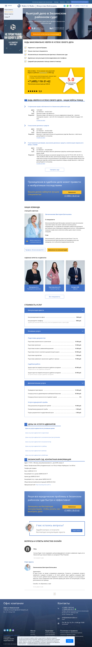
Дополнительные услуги (37, 383)
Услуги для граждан (50, 632)
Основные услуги (34, 331)
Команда (56, 2)
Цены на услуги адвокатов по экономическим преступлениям (42, 437)
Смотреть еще (54, 170)
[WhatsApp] (67, 6)
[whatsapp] (10, 630)
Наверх (7, 17)
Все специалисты (54, 297)
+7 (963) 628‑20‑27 (68, 609)
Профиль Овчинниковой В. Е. (35, 250)
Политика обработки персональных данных (71, 632)
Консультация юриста (36, 310)
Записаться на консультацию (80, 2)
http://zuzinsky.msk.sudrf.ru (43, 485)
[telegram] (64, 6)
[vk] (4, 630)
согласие (37, 641)
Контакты (62, 2)
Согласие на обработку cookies (67, 634)
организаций (43, 72)
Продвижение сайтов (10, 635)
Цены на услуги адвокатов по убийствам (36, 455)
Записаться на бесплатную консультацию (46, 34)
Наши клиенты (9, 9)
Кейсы (68, 2)
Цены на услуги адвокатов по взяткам (35, 451)
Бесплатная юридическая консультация (42, 2)
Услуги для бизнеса (50, 634)
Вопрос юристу (9, 14)
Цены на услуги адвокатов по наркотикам (37, 433)
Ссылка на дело (41, 120)
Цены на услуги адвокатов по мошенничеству (38, 442)
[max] (13, 630)
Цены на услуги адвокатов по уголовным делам (40, 428)
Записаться (72, 192)
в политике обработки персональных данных (38, 643)
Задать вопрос (77, 530)
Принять (69, 641)
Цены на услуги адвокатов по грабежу (36, 446)
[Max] (70, 6)
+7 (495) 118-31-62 (80, 6)
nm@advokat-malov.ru (69, 618)
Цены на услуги (9, 12)
